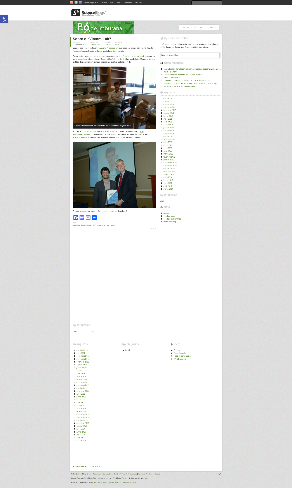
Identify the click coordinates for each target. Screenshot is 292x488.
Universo (104, 2)
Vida (118, 2)
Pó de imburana (79, 466)
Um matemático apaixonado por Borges (179, 86)
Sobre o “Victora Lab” (92, 39)
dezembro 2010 (170, 163)
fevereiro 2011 (169, 157)
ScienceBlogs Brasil (91, 2)
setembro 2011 (169, 139)
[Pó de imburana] (103, 32)
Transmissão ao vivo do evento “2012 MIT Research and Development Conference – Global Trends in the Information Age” (190, 82)
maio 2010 (167, 183)
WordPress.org (169, 222)
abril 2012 (167, 122)
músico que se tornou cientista (134, 56)
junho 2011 (168, 145)
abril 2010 (167, 186)
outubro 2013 (169, 98)
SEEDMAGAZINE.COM (127, 482)
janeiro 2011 (168, 160)
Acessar (166, 213)
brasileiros (76, 225)
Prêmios (98, 225)
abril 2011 (167, 151)
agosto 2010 (168, 174)
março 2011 (168, 154)
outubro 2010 (169, 168)
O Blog (185, 27)
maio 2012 (167, 119)
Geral (117, 44)
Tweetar (152, 229)
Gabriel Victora (86, 225)
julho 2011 (167, 142)
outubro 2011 (168, 136)
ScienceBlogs (113, 482)
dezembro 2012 (170, 104)
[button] (4, 19)
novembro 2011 (169, 133)
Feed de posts (169, 216)
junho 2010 (168, 180)
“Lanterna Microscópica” (108, 48)
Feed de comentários (172, 219)
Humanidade (127, 2)
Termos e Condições (145, 474)
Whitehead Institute (108, 225)
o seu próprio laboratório (86, 59)
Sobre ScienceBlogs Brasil (81, 474)
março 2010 (168, 189)
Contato (212, 27)
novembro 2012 (170, 107)
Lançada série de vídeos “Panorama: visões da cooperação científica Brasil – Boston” (192, 70)
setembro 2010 (169, 171)
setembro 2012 (169, 110)
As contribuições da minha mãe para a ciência (182, 75)
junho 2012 (168, 116)
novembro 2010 (170, 166)
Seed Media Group (100, 482)
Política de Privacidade (128, 474)
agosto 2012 (168, 113)
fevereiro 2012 (169, 125)
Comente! (107, 44)
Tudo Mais (138, 2)
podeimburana (95, 44)
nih (93, 225)
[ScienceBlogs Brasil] (88, 15)
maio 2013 (167, 101)
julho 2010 (167, 177)
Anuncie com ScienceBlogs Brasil (105, 474)
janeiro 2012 (168, 128)
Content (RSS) (94, 466)
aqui (141, 137)
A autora (198, 27)
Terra (112, 2)
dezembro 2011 (169, 131)
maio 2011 (167, 148)
